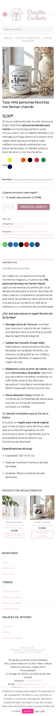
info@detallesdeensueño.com (31, 684)
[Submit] (50, 29)
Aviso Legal (27, 648)
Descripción (9, 262)
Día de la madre (21, 224)
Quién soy (8, 568)
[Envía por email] (21, 244)
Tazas (21, 227)
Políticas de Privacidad (28, 652)
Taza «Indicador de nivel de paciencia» (14, 526)
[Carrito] (51, 14)
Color (5, 165)
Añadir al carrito (33, 206)
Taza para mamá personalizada (38, 238)
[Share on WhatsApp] (5, 244)
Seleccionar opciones (42, 534)
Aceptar (28, 711)
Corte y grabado (12, 603)
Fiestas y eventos (27, 38)
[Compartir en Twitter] (15, 244)
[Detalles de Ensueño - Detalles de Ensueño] (28, 14)
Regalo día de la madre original (37, 234)
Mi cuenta (8, 574)
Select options (14, 535)
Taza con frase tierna (12, 238)
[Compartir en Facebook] (10, 244)
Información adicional (16, 268)
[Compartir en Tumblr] (37, 244)
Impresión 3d (10, 608)
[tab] (28, 263)
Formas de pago (12, 638)
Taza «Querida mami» (42, 525)
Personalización (10, 227)
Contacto (7, 626)
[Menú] (5, 14)
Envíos (6, 632)
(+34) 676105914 (33, 680)
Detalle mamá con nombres (26, 231)
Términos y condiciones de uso (28, 650)
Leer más (39, 711)
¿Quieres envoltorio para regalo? (20, 192)
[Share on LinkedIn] (31, 244)
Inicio (8, 38)
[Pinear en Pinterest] (26, 244)
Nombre (27, 179)
